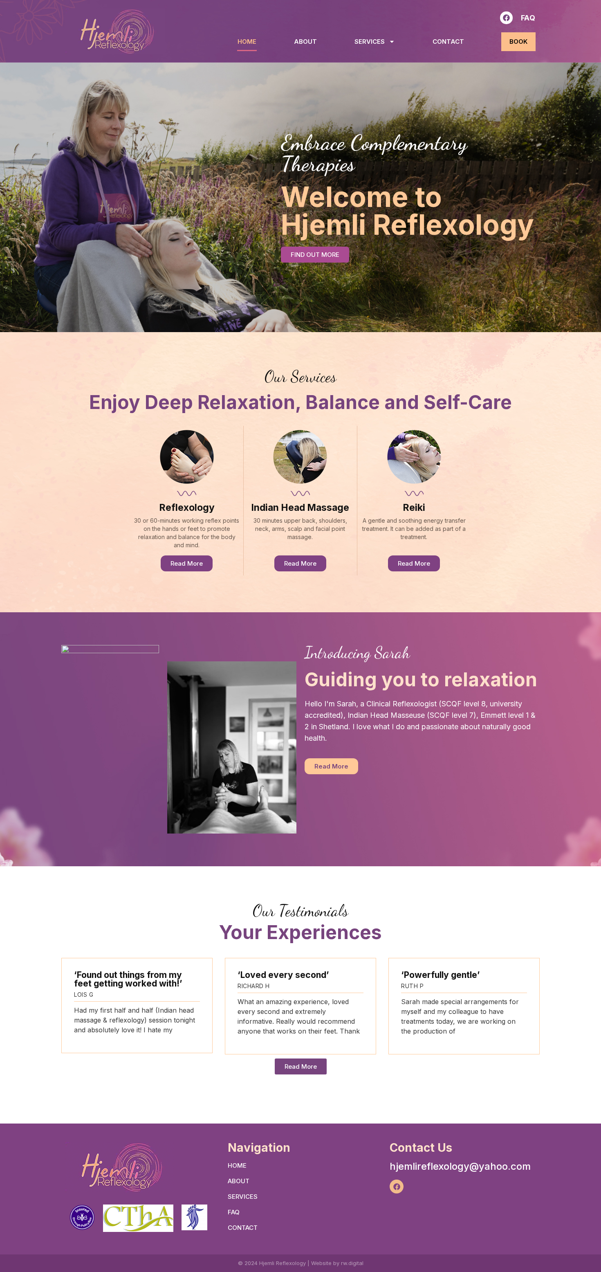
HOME (247, 41)
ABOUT (305, 41)
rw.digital (352, 1263)
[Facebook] (506, 17)
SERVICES (369, 41)
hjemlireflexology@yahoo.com (460, 1166)
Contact (448, 41)
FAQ (528, 17)
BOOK (518, 41)
